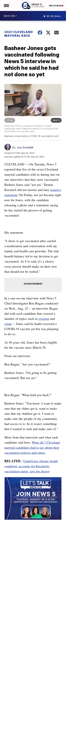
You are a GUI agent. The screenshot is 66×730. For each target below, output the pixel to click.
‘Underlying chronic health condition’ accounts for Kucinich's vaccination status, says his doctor (31, 466)
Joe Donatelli (25, 147)
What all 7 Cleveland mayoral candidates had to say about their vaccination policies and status (32, 447)
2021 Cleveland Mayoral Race (18, 33)
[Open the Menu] (6, 5)
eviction (43, 318)
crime (8, 323)
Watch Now (55, 6)
